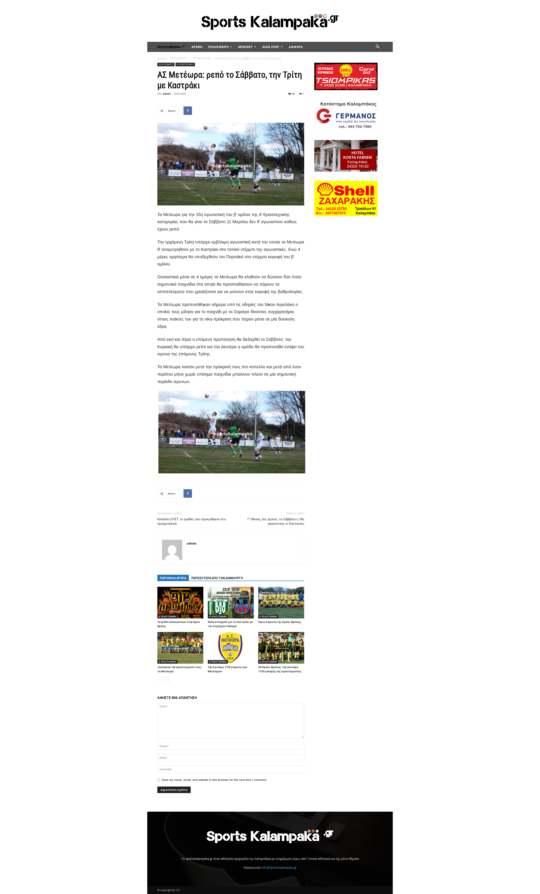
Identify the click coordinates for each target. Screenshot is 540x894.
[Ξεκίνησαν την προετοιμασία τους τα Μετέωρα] (180, 648)
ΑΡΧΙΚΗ (197, 47)
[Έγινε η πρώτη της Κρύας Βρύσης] (281, 602)
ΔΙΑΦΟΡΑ (296, 47)
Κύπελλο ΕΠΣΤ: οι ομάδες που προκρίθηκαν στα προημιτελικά (191, 521)
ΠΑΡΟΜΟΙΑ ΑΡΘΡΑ (173, 578)
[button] (378, 47)
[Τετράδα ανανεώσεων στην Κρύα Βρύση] (180, 602)
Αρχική (161, 58)
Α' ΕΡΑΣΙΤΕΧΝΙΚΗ (201, 58)
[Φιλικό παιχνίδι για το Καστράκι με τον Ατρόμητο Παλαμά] (231, 602)
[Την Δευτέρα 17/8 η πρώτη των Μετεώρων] (231, 648)
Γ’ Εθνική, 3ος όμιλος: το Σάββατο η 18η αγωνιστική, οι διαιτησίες (275, 521)
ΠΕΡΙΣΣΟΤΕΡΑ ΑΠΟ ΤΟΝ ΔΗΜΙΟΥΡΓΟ (217, 578)
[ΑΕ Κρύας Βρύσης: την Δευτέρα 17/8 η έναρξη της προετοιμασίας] (281, 648)
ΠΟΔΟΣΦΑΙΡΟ (218, 47)
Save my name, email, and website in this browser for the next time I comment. (214, 779)
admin (167, 93)
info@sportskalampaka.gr (279, 867)
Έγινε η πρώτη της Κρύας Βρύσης (279, 622)
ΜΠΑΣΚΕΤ (245, 47)
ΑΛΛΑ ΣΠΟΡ (270, 47)
